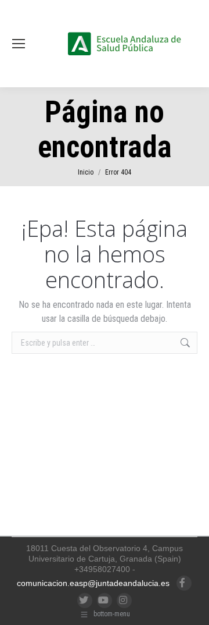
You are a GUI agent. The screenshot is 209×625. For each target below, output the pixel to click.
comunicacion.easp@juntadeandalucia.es (93, 583)
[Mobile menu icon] (19, 44)
